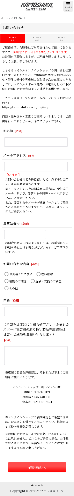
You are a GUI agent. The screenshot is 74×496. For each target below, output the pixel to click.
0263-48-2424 (43, 402)
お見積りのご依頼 (20, 274)
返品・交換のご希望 (48, 281)
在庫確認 (47, 274)
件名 (6, 300)
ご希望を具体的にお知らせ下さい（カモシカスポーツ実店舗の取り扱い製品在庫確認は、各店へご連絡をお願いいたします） (36, 329)
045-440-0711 (43, 397)
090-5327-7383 (51, 387)
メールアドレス (14, 155)
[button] (68, 6)
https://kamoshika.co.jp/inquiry (25, 107)
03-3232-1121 (41, 392)
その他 (13, 288)
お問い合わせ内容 (16, 263)
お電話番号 (11, 223)
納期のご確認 (18, 281)
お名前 (8, 130)
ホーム (39, 485)
